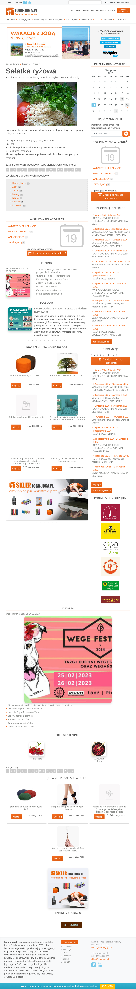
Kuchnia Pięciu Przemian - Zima (52, 279)
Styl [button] (97, 19)
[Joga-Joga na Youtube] (29, 2)
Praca (65, 952)
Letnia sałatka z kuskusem (49, 293)
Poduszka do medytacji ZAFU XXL (26, 375)
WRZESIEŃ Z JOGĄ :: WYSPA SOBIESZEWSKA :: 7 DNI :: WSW (107, 244)
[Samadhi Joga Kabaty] (110, 598)
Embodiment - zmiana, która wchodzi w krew (110, 266)
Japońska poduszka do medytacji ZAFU (26, 808)
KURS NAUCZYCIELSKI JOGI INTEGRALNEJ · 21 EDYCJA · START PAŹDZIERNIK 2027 (108, 292)
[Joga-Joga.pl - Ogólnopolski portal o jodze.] (22, 11)
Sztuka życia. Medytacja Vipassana (67, 375)
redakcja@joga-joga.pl (101, 947)
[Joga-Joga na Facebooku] (25, 2)
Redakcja (67, 949)
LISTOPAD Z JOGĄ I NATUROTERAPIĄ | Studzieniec (111, 319)
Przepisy (36, 64)
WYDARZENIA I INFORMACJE (107, 168)
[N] (68, 42)
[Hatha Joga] (110, 584)
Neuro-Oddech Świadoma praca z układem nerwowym (60, 310)
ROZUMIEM (107, 986)
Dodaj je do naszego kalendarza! (112, 196)
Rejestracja (110, 2)
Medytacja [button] (86, 19)
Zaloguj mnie (123, 2)
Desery (17, 194)
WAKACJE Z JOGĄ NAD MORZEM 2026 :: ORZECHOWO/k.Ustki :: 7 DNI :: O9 (111, 233)
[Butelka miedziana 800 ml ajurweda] (26, 405)
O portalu (67, 946)
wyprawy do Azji (21, 970)
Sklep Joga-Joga (69, 942)
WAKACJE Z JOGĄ (102, 178)
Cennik (85, 10)
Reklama (75, 10)
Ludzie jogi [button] (72, 19)
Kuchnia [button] (120, 19)
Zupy (16, 186)
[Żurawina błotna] (99, 749)
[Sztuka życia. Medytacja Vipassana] (67, 363)
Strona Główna (12, 64)
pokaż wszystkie (101, 341)
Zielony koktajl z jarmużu (48, 282)
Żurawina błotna (99, 760)
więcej (15, 385)
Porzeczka (37, 758)
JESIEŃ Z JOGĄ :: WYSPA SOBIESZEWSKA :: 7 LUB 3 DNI (106, 333)
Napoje (17, 197)
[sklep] (47, 499)
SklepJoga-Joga (124, 10)
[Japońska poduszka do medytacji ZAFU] (26, 795)
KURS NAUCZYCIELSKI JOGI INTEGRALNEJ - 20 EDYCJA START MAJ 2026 (110, 221)
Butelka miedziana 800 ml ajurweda (26, 417)
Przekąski (18, 205)
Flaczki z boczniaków (46, 286)
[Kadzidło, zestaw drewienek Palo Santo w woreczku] (67, 446)
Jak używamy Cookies (63, 986)
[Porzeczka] (37, 749)
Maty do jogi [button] (40, 19)
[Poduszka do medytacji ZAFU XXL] (26, 363)
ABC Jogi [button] (11, 19)
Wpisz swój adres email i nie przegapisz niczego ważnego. (105, 126)
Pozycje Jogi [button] (24, 19)
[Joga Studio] (110, 511)
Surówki (17, 201)
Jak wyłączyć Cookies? (87, 986)
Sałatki (17, 190)
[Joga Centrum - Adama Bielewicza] (110, 546)
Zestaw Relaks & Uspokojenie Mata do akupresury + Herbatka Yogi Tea (67, 418)
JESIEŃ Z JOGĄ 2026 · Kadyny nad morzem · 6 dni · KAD (108, 305)
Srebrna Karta (98, 10)
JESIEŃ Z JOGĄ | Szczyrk (104, 278)
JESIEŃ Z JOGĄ (101, 184)
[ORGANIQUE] (68, 925)
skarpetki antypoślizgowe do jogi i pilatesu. (68, 808)
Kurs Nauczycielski (105, 173)
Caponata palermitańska (48, 290)
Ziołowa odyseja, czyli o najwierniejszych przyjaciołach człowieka (56, 271)
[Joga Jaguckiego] (110, 565)
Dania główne (20, 183)
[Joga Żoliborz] (110, 529)
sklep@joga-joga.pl (100, 959)
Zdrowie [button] (107, 19)
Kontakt (112, 10)
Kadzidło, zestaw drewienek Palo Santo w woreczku (67, 459)
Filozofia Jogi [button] (56, 19)
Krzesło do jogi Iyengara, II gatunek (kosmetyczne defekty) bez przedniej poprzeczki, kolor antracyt (26, 462)
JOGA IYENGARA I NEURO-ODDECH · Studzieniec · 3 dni (110, 255)
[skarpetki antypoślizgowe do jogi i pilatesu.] (68, 795)
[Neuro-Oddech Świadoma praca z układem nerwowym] (18, 319)
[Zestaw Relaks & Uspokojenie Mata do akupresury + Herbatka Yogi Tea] (67, 405)
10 (64, 340)
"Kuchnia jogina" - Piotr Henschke (53, 275)
